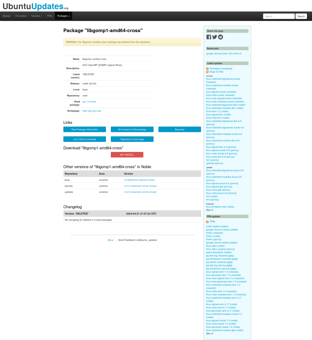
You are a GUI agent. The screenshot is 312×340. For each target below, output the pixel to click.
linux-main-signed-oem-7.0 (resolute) (225, 278)
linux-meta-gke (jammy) (218, 189)
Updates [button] (36, 15)
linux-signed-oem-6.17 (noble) (221, 304)
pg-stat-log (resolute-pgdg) (220, 255)
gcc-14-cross (89, 101)
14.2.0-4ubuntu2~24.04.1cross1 (140, 185)
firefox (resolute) (214, 232)
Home (6, 16)
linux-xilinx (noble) (215, 245)
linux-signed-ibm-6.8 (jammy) (221, 146)
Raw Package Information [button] (85, 129)
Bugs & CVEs (216, 71)
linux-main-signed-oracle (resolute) (224, 98)
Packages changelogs (221, 68)
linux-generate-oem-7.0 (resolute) (223, 275)
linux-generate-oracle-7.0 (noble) (223, 326)
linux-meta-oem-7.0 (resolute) (221, 291)
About (111, 239)
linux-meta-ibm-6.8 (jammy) (220, 156)
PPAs (49, 15)
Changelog (20, 15)
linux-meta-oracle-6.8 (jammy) (221, 153)
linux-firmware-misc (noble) (220, 206)
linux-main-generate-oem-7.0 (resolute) (226, 281)
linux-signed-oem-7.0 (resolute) (222, 271)
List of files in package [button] (84, 139)
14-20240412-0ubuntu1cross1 (139, 179)
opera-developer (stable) (219, 252)
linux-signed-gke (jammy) (219, 186)
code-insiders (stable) (217, 226)
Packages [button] (62, 15)
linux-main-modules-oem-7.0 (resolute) (226, 294)
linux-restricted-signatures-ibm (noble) (225, 104)
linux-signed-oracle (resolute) (221, 91)
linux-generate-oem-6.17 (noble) (223, 310)
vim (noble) (212, 196)
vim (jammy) (212, 159)
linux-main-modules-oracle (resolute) (225, 101)
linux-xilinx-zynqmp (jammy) (220, 249)
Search (301, 16)
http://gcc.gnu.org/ (92, 110)
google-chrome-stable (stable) (221, 242)
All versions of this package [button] (132, 129)
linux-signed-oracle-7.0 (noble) (222, 320)
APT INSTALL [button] (127, 154)
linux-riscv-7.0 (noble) (217, 111)
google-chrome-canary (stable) (222, 229)
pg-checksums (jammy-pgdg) (221, 268)
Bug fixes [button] (179, 129)
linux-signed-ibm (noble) (218, 114)
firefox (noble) (213, 236)
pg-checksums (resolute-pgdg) (222, 258)
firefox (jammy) (214, 239)
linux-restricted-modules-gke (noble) (224, 330)
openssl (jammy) (214, 163)
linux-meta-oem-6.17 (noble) (221, 307)
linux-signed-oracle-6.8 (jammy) (222, 150)
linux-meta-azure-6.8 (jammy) (221, 193)
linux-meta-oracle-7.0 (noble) (221, 323)
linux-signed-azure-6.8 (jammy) (222, 183)
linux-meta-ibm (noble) (217, 117)
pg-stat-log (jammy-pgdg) (219, 265)
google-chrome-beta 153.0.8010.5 (223, 53)
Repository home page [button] (132, 139)
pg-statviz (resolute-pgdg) (219, 262)
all (212, 209)
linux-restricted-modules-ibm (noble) (224, 108)
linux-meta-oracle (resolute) (220, 95)
